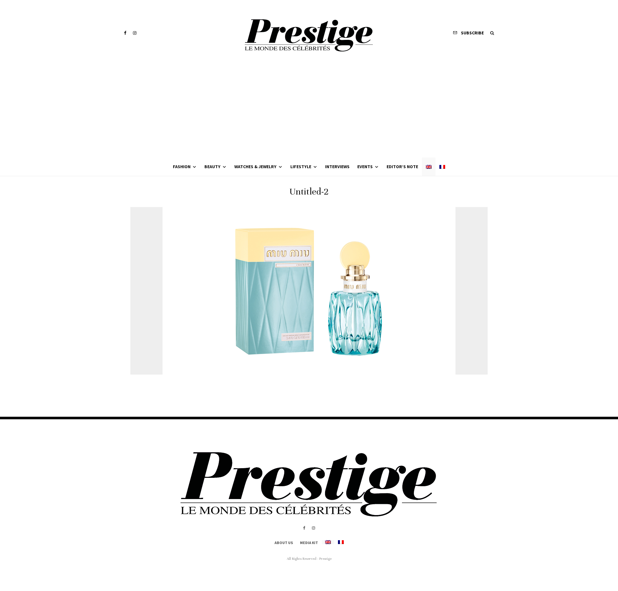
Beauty (212, 166)
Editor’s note (402, 166)
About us (284, 542)
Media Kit (309, 542)
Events (365, 166)
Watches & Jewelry (255, 166)
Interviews (337, 166)
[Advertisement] (309, 109)
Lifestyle (300, 166)
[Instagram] (135, 33)
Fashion (182, 166)
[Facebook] (125, 33)
